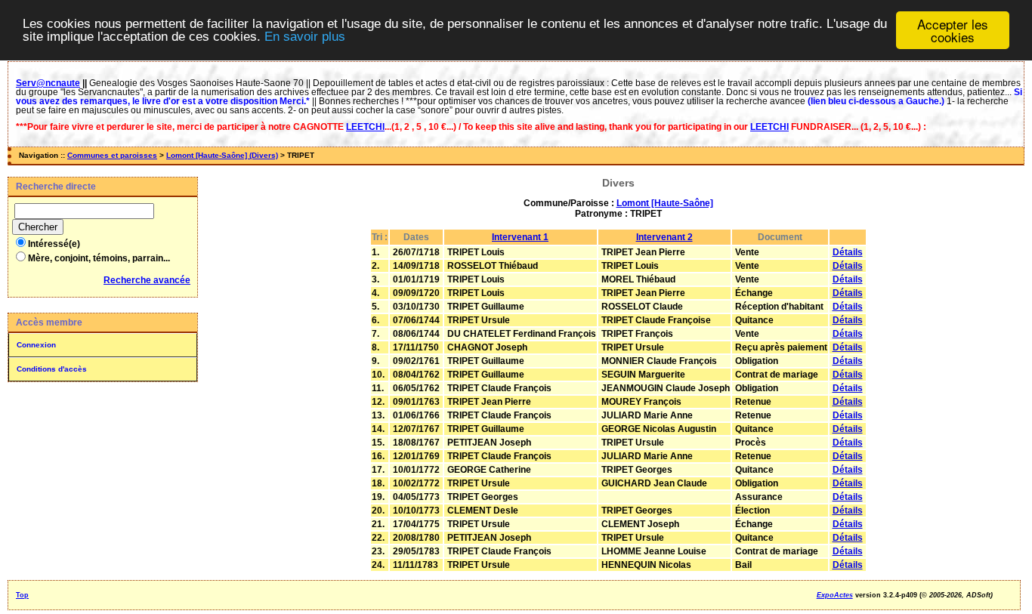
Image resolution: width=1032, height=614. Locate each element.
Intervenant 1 (520, 237)
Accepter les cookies (952, 30)
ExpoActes (835, 595)
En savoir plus (304, 37)
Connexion (36, 345)
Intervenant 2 (664, 237)
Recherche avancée (147, 280)
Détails (848, 252)
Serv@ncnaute (48, 83)
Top (22, 595)
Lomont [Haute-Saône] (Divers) (222, 155)
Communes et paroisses (112, 155)
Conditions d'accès (52, 369)
